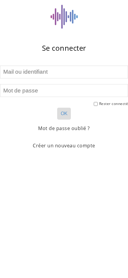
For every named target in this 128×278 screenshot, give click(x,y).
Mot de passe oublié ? (64, 128)
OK (64, 113)
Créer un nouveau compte (64, 145)
